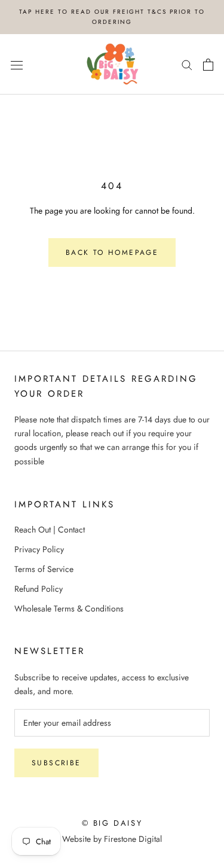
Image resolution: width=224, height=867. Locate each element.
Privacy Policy (39, 549)
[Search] (187, 64)
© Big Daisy (112, 823)
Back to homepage (112, 252)
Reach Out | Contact (49, 530)
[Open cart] (208, 65)
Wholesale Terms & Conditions (69, 608)
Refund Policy (38, 589)
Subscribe (56, 763)
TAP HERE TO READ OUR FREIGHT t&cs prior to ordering (112, 16)
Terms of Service (43, 569)
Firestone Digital (133, 839)
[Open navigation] (17, 64)
